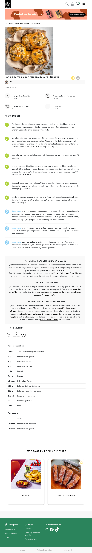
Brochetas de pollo (29, 314)
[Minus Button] (9, 335)
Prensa (7, 537)
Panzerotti (26, 495)
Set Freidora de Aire (49, 319)
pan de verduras (59, 292)
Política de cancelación (32, 539)
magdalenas (15, 316)
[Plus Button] (23, 335)
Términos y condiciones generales (32, 534)
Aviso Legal (68, 550)
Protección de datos (44, 550)
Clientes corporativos (12, 533)
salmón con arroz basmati (49, 314)
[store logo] (8, 4)
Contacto (28, 528)
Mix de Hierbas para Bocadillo (65, 273)
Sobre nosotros (10, 529)
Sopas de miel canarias (65, 495)
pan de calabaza (41, 292)
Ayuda (22, 550)
